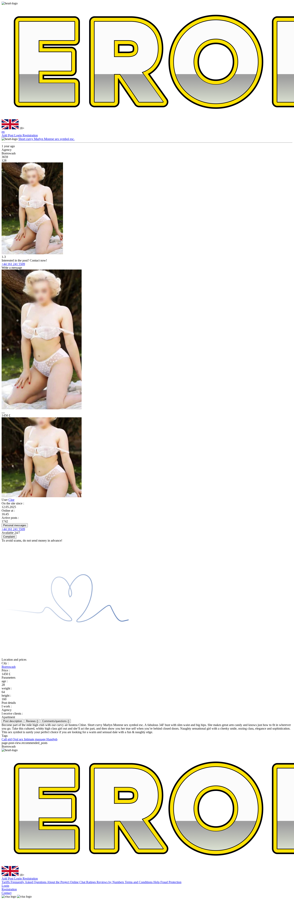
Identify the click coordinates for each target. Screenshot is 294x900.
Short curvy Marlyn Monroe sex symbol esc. (46, 139)
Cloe (11, 499)
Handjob (51, 739)
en (3, 131)
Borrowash (9, 666)
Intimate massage (35, 739)
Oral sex (18, 739)
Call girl (7, 739)
